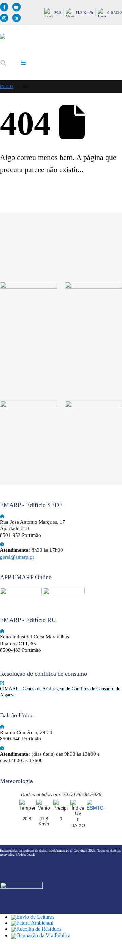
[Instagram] (4, 18)
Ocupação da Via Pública (43, 935)
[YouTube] (16, 7)
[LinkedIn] (16, 18)
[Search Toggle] (3, 63)
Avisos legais (26, 854)
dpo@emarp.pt (59, 850)
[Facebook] (4, 7)
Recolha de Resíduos (38, 929)
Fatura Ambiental (34, 923)
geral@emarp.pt (17, 557)
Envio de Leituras (35, 917)
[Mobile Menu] (23, 63)
